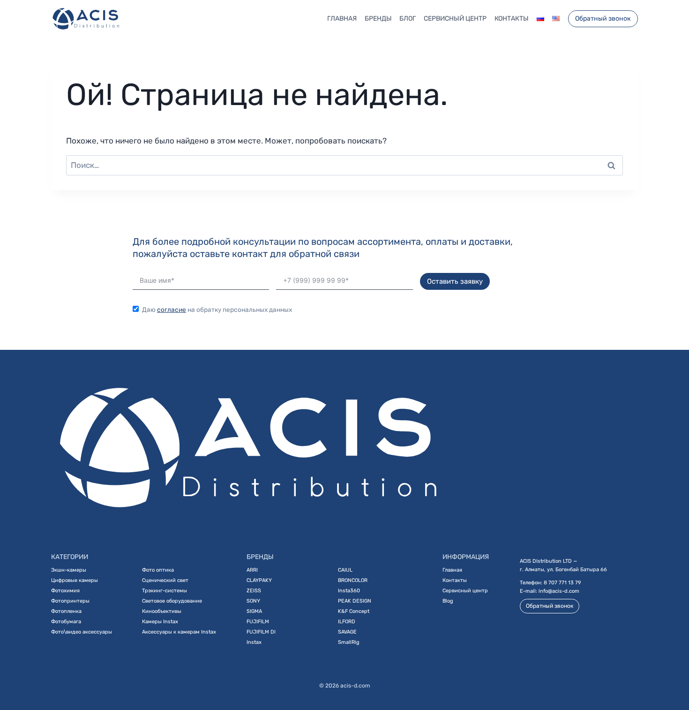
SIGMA (254, 611)
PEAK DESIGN (354, 601)
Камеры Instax (160, 622)
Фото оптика (158, 570)
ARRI (252, 570)
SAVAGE (347, 632)
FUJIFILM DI (261, 632)
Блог (407, 19)
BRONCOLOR (352, 580)
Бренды (378, 19)
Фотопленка (66, 611)
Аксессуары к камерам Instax (179, 632)
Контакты (511, 19)
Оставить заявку (455, 281)
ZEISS (254, 591)
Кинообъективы (161, 611)
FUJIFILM (258, 622)
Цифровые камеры (74, 580)
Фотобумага (66, 622)
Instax (254, 642)
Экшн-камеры (68, 570)
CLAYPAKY (259, 580)
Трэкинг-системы (164, 591)
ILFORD (346, 622)
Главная (342, 19)
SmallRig (348, 642)
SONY (253, 601)
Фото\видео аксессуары (81, 632)
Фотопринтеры (70, 601)
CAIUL (345, 570)
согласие (171, 309)
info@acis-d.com (559, 591)
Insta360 (349, 591)
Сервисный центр (455, 19)
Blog (447, 601)
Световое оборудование (172, 601)
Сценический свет (165, 580)
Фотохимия (65, 591)
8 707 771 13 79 (562, 583)
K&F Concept (353, 611)
